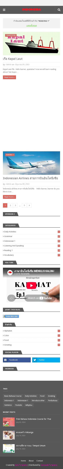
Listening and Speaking (31, 246)
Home (23, 461)
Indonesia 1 (9, 401)
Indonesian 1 (32, 241)
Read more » (9, 77)
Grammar (32, 236)
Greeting (31, 345)
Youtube (18, 405)
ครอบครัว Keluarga (24, 432)
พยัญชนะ (28, 405)
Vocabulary (32, 255)
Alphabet (31, 331)
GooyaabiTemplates (49, 465)
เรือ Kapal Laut (13, 59)
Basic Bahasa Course (12, 396)
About (31, 461)
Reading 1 (32, 250)
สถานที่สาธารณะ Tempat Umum (30, 445)
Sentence (8, 405)
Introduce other (38, 401)
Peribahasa (52, 401)
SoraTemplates (21, 465)
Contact (39, 461)
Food (31, 340)
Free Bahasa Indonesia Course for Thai (33, 419)
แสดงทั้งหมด (31, 25)
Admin (8, 65)
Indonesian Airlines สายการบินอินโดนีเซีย (30, 178)
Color (31, 335)
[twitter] (46, 359)
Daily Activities (31, 232)
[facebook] (17, 359)
